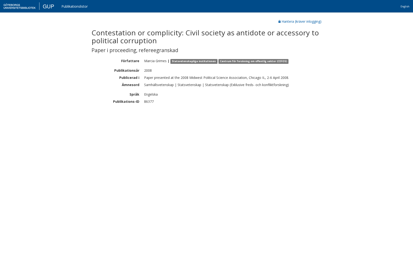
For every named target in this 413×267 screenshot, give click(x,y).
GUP (48, 6)
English (405, 6)
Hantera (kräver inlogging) (301, 21)
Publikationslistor (74, 6)
